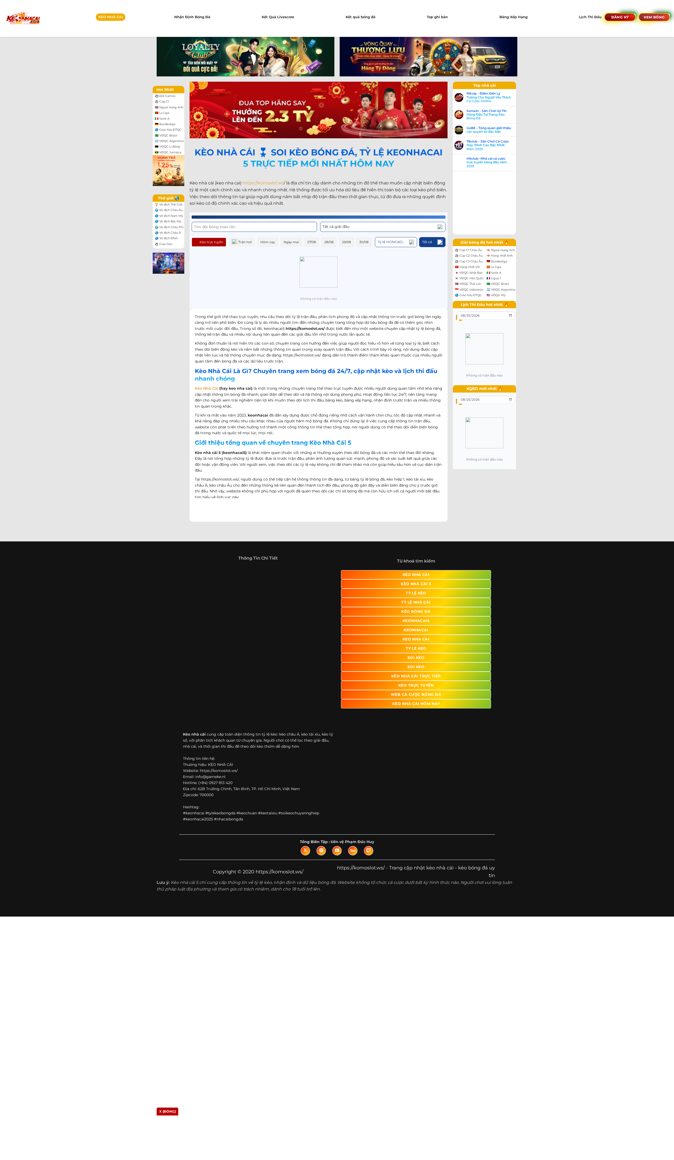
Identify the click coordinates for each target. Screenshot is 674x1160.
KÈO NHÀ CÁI (110, 17)
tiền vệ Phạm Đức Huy (352, 872)
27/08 (311, 242)
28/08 (329, 242)
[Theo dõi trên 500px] (353, 881)
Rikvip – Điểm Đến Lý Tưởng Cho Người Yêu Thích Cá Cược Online (494, 97)
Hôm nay (267, 242)
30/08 (364, 242)
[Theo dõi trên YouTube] (337, 881)
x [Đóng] (167, 1111)
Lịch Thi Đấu (590, 17)
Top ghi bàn (437, 17)
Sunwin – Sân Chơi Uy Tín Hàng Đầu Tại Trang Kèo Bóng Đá (492, 114)
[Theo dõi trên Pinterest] (321, 881)
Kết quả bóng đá (360, 17)
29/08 (346, 242)
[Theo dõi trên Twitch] (368, 881)
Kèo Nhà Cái (206, 388)
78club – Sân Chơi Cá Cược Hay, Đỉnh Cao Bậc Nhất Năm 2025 (493, 145)
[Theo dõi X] (305, 881)
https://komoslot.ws (263, 182)
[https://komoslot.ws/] (23, 18)
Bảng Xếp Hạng (513, 17)
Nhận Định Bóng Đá (192, 17)
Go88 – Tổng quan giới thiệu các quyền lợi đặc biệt (494, 130)
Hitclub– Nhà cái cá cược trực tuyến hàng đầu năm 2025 (492, 162)
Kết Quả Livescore (278, 17)
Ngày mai (291, 242)
